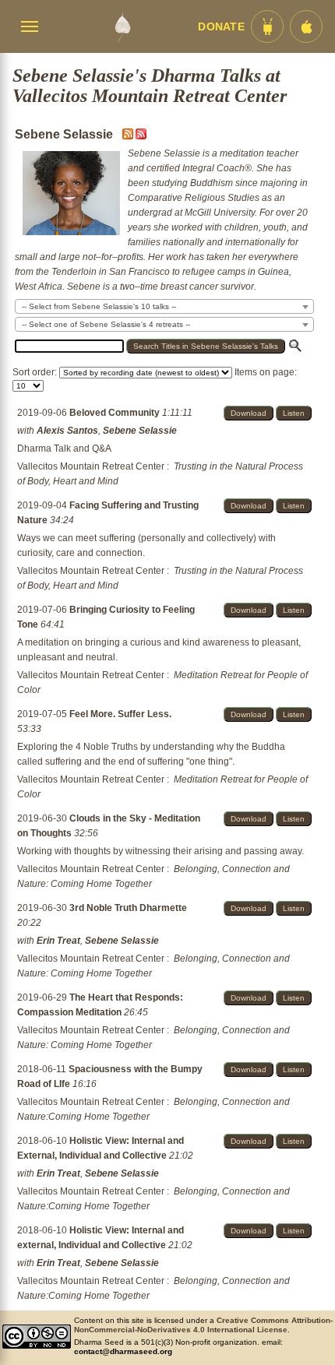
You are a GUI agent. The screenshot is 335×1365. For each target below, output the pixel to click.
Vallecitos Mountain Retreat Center (90, 466)
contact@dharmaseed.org (123, 1351)
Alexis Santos (67, 430)
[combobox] (164, 306)
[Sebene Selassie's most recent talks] (129, 136)
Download (248, 413)
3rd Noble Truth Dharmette (128, 907)
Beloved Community (115, 412)
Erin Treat (58, 940)
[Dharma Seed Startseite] (122, 26)
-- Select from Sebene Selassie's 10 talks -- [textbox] (99, 306)
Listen (294, 413)
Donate (221, 27)
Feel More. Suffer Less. (120, 714)
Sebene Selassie (140, 430)
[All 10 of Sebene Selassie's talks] (141, 136)
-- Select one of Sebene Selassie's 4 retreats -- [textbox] (106, 324)
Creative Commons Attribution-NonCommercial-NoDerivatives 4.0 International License (203, 1325)
